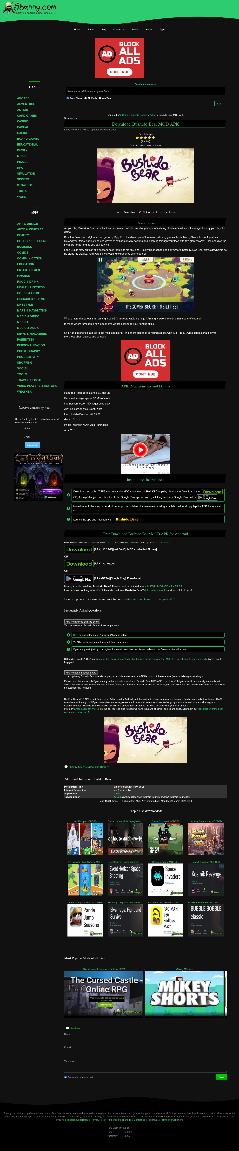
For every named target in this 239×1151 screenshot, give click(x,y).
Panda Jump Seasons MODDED (85, 902)
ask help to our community (193, 658)
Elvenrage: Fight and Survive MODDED (125, 902)
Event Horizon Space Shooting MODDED (125, 861)
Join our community (155, 590)
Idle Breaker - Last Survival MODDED (85, 861)
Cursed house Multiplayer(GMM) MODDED (125, 821)
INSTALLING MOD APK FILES (164, 586)
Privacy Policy (99, 1119)
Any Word (106, 98)
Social (135, 29)
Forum (90, 29)
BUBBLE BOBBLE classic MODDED (206, 902)
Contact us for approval (146, 1119)
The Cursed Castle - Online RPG (103, 969)
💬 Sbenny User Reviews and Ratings (86, 767)
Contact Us (119, 29)
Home (77, 29)
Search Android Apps (145, 84)
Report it (110, 542)
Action (76, 419)
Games (149, 29)
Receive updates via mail (80, 1077)
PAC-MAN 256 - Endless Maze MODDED (165, 902)
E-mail (67, 1047)
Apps (162, 29)
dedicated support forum (77, 1119)
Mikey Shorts (184, 969)
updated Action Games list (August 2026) (149, 599)
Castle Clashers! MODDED (165, 821)
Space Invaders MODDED (165, 861)
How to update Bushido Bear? (81, 672)
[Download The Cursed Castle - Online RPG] (103, 993)
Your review (70, 1061)
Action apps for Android (87, 708)
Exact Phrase (76, 98)
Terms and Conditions (172, 1119)
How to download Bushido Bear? (82, 621)
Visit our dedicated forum (161, 542)
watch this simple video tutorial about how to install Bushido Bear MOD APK (137, 658)
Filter (219, 103)
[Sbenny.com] (29, 7)
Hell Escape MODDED (85, 821)
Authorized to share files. (120, 1119)
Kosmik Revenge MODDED (206, 861)
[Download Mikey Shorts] (184, 993)
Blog (103, 29)
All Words (92, 98)
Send (221, 1077)
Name (67, 1034)
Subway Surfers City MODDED (206, 821)
